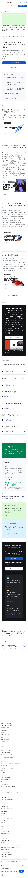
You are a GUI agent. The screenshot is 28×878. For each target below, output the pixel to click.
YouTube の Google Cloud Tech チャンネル (10, 847)
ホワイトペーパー (5, 744)
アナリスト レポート (5, 741)
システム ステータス (5, 820)
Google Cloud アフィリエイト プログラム (10, 792)
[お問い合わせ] (14, 67)
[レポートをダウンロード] (11, 533)
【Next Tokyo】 (6, 25)
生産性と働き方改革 (5, 777)
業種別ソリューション (6, 779)
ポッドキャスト (4, 838)
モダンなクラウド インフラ (7, 730)
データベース (4, 765)
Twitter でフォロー (5, 849)
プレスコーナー (4, 842)
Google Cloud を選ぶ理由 (6, 725)
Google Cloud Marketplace (7, 799)
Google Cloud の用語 (6, 868)
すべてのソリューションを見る (8, 786)
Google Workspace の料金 (7, 754)
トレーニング (4, 811)
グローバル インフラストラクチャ (8, 734)
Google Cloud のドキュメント (7, 795)
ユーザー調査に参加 (5, 852)
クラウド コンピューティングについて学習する (11, 802)
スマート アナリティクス (6, 770)
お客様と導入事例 (5, 739)
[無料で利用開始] (22, 6)
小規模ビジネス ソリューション (8, 784)
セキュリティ (4, 775)
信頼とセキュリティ (5, 727)
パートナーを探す (5, 831)
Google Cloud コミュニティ (7, 856)
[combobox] (5, 875)
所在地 (2, 737)
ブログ (2, 746)
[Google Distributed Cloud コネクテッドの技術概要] (14, 345)
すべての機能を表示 (13, 295)
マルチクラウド (4, 732)
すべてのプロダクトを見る (7, 757)
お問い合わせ (4, 829)
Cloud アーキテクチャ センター (8, 808)
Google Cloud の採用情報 (6, 854)
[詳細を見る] (10, 586)
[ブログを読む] (10, 602)
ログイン (25, 2)
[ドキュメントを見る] (14, 337)
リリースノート (4, 822)
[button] (14, 372)
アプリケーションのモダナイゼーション (10, 768)
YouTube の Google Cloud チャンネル (9, 845)
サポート (3, 804)
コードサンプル (4, 806)
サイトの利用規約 (21, 865)
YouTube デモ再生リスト (15, 678)
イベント (3, 835)
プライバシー (13, 865)
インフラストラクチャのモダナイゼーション (11, 763)
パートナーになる (5, 833)
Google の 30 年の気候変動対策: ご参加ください (13, 861)
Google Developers (5, 815)
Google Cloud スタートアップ (7, 818)
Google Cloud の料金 (5, 752)
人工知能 (3, 772)
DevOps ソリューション (6, 781)
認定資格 (3, 813)
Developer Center (5, 840)
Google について (5, 865)
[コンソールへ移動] (14, 62)
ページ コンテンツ (7, 11)
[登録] (21, 871)
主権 (3, 258)
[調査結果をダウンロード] (13, 614)
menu (2, 2)
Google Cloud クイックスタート (8, 797)
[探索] (6, 515)
